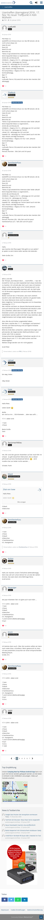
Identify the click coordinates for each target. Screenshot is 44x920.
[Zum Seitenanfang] (41, 917)
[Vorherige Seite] (11, 758)
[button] (41, 3)
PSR (5, 20)
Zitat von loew (9, 489)
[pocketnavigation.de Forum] (8, 3)
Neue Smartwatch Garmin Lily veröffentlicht (20, 825)
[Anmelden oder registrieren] (36, 3)
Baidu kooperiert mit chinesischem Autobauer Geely (23, 830)
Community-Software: (22, 917)
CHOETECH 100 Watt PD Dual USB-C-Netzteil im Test (23, 836)
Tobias (7, 817)
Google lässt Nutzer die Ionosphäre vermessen (21, 815)
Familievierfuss (23, 547)
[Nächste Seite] (32, 758)
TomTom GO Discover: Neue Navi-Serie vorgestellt (22, 820)
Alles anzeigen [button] (21, 502)
